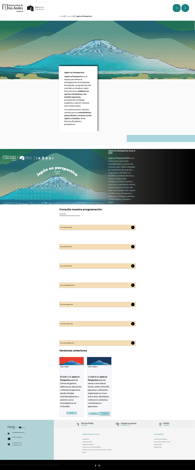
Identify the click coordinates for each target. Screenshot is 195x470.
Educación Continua (158, 444)
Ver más (71, 412)
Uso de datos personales (87, 441)
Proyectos (69, 16)
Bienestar (84, 452)
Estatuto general (85, 439)
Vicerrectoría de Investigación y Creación (162, 441)
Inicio (61, 16)
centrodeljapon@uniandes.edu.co (18, 432)
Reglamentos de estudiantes (88, 444)
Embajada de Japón (157, 447)
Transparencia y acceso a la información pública (91, 447)
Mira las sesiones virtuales (105, 413)
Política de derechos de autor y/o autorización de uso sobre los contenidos (96, 449)
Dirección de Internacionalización (160, 439)
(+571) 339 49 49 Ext (16, 442)
